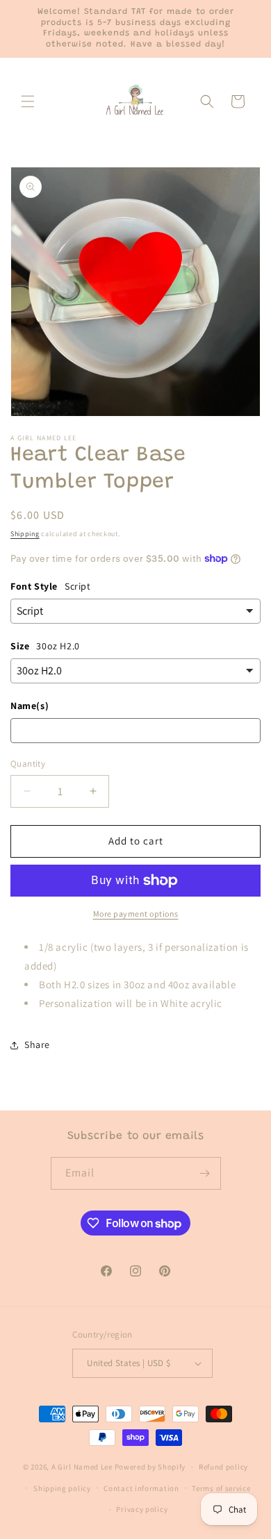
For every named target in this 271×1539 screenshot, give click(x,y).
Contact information (141, 1488)
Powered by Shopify (150, 1467)
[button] (28, 101)
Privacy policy (141, 1509)
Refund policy (223, 1467)
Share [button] (37, 1044)
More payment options (136, 913)
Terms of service (221, 1488)
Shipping (25, 533)
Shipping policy (62, 1488)
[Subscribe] (205, 1173)
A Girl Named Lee (82, 1467)
